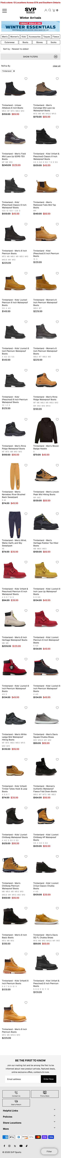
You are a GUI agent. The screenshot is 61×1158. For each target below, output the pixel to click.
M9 (43, 114)
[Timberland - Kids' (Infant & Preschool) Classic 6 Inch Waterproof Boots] (46, 138)
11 (16, 986)
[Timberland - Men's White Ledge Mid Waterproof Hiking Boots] (15, 719)
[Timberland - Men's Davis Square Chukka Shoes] (46, 719)
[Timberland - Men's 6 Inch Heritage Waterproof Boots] (15, 622)
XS (3, 549)
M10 (11, 162)
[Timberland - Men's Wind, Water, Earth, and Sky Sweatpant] (15, 525)
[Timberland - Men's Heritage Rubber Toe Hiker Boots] (46, 525)
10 (13, 986)
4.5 (34, 162)
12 (48, 989)
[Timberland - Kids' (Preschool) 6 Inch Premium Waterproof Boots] (15, 381)
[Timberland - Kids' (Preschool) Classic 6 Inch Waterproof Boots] (15, 187)
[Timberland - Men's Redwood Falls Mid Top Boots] (46, 187)
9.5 (56, 162)
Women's (14, 36)
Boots (25, 42)
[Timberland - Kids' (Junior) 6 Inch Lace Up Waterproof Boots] (46, 573)
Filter (49, 1151)
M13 (22, 111)
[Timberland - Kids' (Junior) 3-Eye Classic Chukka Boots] (46, 867)
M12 (39, 406)
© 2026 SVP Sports (11, 1152)
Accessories (35, 36)
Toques (46, 36)
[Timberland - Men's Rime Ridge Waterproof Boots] (46, 381)
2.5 (16, 211)
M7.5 (12, 111)
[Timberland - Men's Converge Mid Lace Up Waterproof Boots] (46, 90)
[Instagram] (9, 1146)
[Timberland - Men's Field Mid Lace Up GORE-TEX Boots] (15, 138)
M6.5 (4, 111)
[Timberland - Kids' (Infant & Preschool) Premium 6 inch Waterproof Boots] (15, 573)
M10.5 (48, 114)
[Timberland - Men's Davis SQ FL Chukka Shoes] (46, 919)
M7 (8, 111)
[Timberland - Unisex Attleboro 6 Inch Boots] (15, 90)
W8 (49, 795)
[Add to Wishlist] (26, 79)
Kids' (24, 36)
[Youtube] (21, 1146)
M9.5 (21, 257)
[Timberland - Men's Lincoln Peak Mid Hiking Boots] (46, 476)
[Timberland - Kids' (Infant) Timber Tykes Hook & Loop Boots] (15, 770)
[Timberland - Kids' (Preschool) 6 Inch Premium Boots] (46, 235)
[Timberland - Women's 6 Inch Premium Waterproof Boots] (46, 284)
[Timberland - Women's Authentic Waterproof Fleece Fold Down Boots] (46, 770)
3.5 (3, 308)
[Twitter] (15, 1146)
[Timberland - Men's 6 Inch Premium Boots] (15, 235)
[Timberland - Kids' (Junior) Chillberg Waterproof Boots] (15, 819)
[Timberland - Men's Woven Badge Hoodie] (46, 430)
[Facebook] (4, 1146)
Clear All (56, 66)
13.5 (11, 211)
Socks (53, 42)
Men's (5, 36)
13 (7, 211)
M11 (34, 211)
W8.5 (44, 357)
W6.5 (35, 308)
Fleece (56, 36)
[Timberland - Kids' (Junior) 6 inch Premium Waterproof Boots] (15, 670)
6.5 (46, 162)
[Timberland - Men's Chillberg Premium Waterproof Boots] (15, 867)
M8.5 (17, 111)
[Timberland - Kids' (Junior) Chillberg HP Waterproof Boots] (46, 819)
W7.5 (44, 795)
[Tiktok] (26, 1146)
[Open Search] (50, 10)
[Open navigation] (10, 10)
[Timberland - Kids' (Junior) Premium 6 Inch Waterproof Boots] (15, 284)
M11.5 (54, 114)
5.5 (40, 162)
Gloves (39, 42)
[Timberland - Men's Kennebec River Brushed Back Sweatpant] (15, 476)
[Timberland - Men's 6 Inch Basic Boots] (15, 919)
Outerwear (10, 42)
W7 (40, 308)
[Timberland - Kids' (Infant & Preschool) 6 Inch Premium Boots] (46, 965)
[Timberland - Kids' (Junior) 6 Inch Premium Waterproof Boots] (15, 333)
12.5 (3, 211)
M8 (39, 114)
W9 (49, 357)
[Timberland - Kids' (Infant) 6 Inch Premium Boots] (15, 965)
